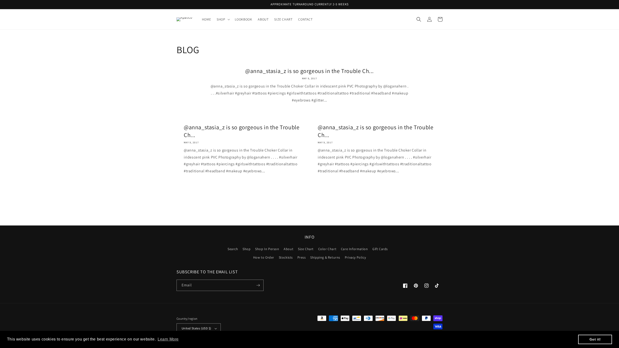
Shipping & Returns (325, 257)
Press (301, 257)
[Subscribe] (258, 285)
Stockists (286, 257)
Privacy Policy (355, 257)
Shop (247, 249)
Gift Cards (380, 249)
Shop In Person (267, 249)
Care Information (354, 249)
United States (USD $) (196, 328)
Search (233, 249)
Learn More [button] (168, 339)
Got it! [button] (595, 339)
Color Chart (327, 249)
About (288, 249)
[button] (223, 19)
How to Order (263, 257)
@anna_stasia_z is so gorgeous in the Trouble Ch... (309, 71)
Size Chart (306, 249)
